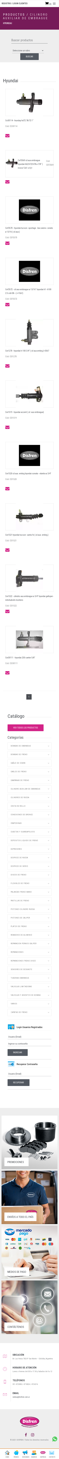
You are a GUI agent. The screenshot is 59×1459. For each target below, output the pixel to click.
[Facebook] (26, 1435)
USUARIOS (34, 1457)
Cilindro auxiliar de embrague (25, 16)
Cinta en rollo (18, 806)
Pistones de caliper (20, 918)
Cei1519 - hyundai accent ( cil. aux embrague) (24, 412)
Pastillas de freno (20, 901)
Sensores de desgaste (21, 969)
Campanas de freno (20, 780)
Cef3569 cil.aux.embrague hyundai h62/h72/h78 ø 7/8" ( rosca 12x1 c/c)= (30, 164)
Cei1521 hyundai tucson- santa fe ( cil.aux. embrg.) (26, 535)
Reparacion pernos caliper (23, 943)
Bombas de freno (19, 754)
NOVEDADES (25, 1457)
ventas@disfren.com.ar (21, 1397)
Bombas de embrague (21, 746)
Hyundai (7, 23)
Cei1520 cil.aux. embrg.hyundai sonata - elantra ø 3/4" (28, 473)
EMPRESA (43, 1457)
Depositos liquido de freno (24, 840)
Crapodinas (16, 823)
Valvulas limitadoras (21, 987)
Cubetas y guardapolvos (23, 832)
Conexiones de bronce (22, 815)
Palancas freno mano (21, 892)
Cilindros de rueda (20, 797)
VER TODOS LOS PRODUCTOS (25, 727)
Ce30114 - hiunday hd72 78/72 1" (19, 120)
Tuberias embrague (20, 978)
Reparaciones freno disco (23, 961)
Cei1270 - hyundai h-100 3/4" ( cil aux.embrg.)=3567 (27, 351)
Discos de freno (18, 875)
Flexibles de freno (20, 883)
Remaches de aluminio (21, 935)
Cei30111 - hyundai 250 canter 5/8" (20, 657)
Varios (14, 1004)
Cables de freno (19, 772)
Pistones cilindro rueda (23, 909)
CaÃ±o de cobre (18, 763)
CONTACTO (52, 1457)
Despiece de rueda (19, 858)
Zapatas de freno (19, 1012)
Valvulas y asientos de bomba (26, 995)
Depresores (16, 849)
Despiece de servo (19, 866)
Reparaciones (17, 952)
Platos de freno (19, 926)
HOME (7, 1457)
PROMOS (16, 1457)
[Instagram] (32, 1435)
